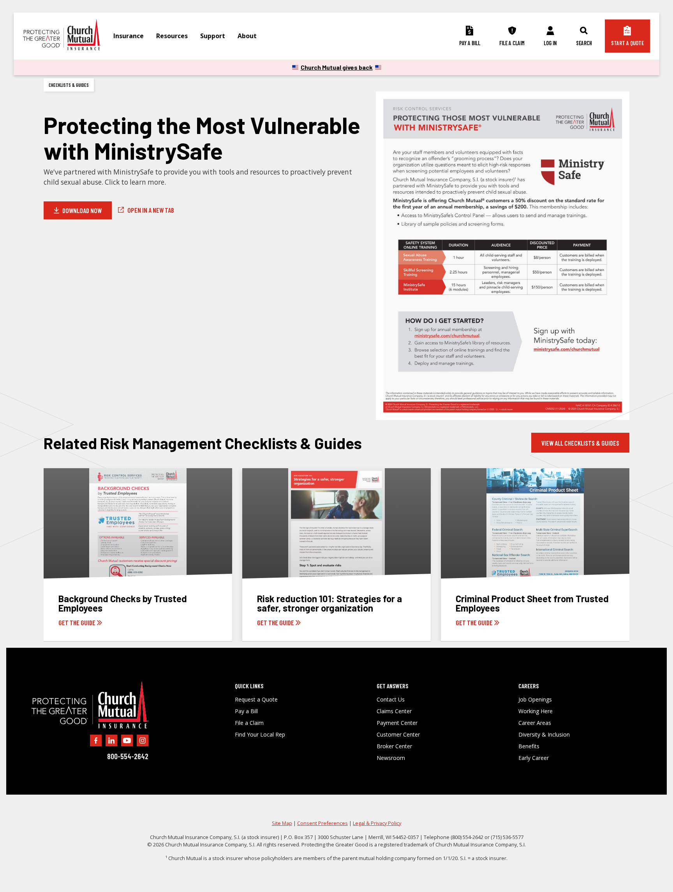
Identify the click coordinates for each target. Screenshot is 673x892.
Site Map (282, 823)
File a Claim (249, 723)
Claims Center (394, 711)
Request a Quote (256, 699)
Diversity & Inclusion (544, 734)
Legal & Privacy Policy (377, 823)
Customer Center (398, 734)
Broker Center (394, 746)
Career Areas (534, 723)
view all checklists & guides (580, 443)
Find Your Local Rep (260, 734)
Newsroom (391, 758)
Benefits (528, 746)
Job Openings (535, 699)
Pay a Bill (246, 711)
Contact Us (391, 699)
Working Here (535, 711)
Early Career (533, 758)
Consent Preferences (322, 823)
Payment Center (397, 723)
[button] (128, 36)
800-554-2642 (127, 756)
